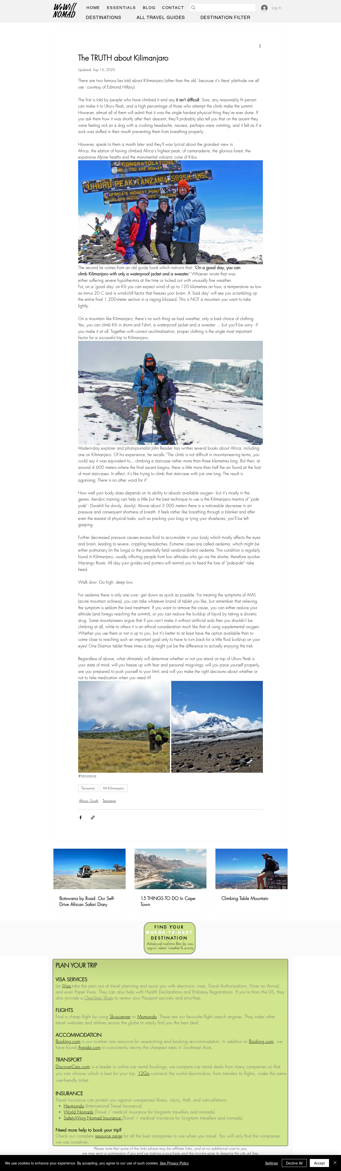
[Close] (335, 1163)
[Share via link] (92, 817)
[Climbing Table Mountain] (251, 869)
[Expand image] (170, 212)
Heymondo (74, 1106)
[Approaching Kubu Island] (89, 869)
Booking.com (261, 1041)
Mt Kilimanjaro (113, 788)
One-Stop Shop (98, 998)
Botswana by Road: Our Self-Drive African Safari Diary (86, 901)
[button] (121, 8)
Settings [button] (271, 1162)
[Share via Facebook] (80, 817)
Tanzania (88, 788)
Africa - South (88, 800)
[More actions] (260, 46)
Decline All (294, 1162)
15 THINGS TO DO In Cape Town (168, 901)
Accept (319, 1162)
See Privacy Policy (174, 1162)
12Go (144, 1073)
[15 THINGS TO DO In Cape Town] (171, 869)
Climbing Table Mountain (244, 898)
